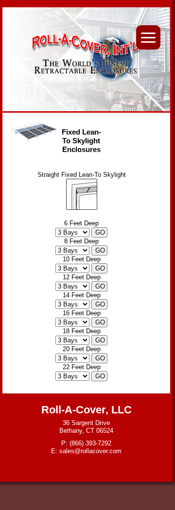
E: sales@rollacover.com (86, 451)
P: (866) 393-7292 (86, 443)
